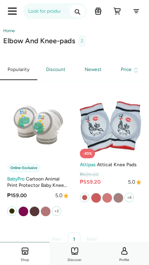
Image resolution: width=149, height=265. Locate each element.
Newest (93, 69)
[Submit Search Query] (77, 11)
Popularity (18, 69)
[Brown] (23, 211)
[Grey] (45, 211)
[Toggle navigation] (12, 11)
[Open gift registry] (98, 11)
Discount (56, 69)
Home (9, 30)
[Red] (96, 197)
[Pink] (107, 197)
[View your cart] (117, 11)
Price (126, 69)
